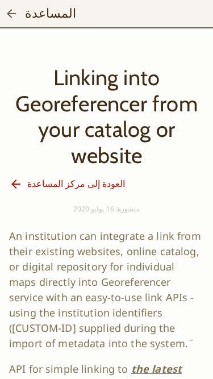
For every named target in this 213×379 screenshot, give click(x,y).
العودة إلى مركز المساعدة (76, 183)
